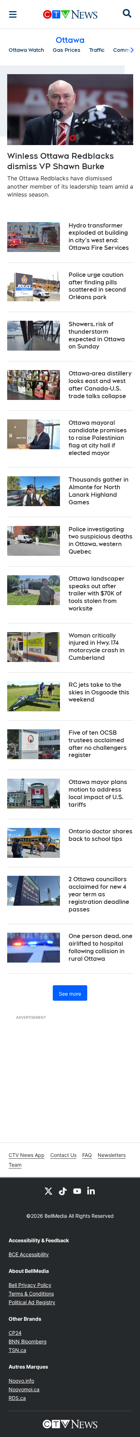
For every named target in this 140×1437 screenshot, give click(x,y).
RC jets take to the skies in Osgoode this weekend (99, 692)
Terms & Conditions (31, 1293)
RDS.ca (17, 1398)
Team (15, 1165)
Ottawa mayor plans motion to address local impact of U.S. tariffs (98, 793)
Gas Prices (66, 50)
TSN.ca (17, 1350)
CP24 (15, 1333)
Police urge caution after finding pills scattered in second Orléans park (97, 286)
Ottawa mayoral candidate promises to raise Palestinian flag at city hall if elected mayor (98, 437)
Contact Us (63, 1155)
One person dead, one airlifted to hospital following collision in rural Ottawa (100, 947)
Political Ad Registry (32, 1302)
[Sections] (13, 14)
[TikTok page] (63, 1190)
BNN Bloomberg (28, 1341)
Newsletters (112, 1155)
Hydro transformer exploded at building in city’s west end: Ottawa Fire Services (99, 236)
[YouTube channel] (77, 1190)
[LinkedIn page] (91, 1190)
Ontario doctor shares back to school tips (100, 835)
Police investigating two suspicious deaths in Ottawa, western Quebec (100, 540)
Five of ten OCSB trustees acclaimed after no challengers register (98, 743)
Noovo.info (21, 1381)
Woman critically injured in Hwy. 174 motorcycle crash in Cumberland (97, 646)
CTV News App (27, 1155)
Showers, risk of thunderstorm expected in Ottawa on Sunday (97, 335)
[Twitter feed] (48, 1190)
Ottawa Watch (26, 50)
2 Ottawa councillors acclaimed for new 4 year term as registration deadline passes (99, 894)
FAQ (87, 1155)
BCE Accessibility (29, 1254)
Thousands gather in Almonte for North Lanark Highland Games (99, 490)
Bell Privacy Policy (30, 1285)
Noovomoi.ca (24, 1389)
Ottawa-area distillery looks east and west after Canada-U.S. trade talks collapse (100, 384)
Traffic (96, 50)
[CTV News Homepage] (70, 14)
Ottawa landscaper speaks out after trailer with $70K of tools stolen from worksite (97, 593)
